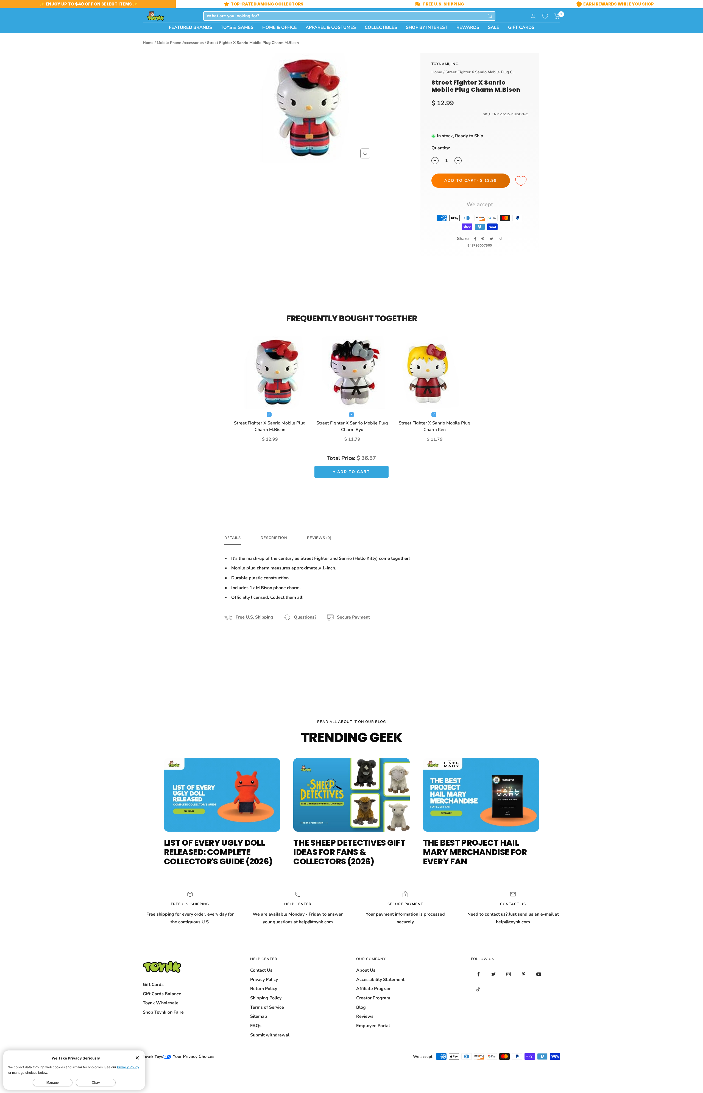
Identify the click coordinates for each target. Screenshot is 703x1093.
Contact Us (261, 970)
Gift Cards (153, 985)
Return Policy (263, 989)
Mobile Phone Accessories (180, 42)
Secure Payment (353, 617)
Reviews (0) (319, 538)
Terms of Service (267, 1007)
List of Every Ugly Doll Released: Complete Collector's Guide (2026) (218, 852)
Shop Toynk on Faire (163, 1012)
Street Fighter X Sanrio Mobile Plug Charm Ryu (352, 426)
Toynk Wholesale (160, 1003)
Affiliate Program (374, 989)
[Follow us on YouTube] (538, 974)
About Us (365, 970)
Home (148, 42)
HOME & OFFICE (279, 27)
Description (274, 538)
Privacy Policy (264, 980)
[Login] (533, 16)
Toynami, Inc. (445, 64)
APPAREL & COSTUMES (331, 27)
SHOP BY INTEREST (427, 27)
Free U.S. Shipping (254, 617)
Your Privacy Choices (193, 1056)
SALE (493, 27)
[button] (557, 16)
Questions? (305, 617)
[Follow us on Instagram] (508, 974)
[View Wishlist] (545, 16)
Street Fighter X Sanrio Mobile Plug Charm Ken (434, 426)
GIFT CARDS (521, 27)
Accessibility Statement (380, 980)
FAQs (255, 1026)
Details (232, 538)
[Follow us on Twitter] (493, 974)
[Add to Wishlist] (521, 181)
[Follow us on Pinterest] (523, 974)
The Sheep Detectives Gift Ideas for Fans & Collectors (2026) (349, 852)
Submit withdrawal (269, 1035)
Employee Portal (373, 1026)
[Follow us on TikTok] (478, 989)
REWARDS (467, 27)
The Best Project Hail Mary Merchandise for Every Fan (475, 852)
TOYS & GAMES (237, 27)
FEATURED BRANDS (190, 27)
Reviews (364, 1016)
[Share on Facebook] (475, 239)
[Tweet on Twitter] (491, 239)
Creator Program (373, 998)
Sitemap (258, 1016)
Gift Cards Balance (162, 994)
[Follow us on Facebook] (478, 974)
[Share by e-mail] (500, 239)
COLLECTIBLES (381, 27)
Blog (361, 1007)
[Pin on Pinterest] (482, 239)
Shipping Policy (265, 998)
